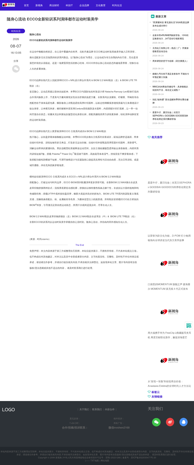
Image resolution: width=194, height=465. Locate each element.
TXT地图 (94, 460)
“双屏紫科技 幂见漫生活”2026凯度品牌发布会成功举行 (170, 24)
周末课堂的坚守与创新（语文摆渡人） (170, 60)
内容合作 (110, 409)
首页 (26, 5)
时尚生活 (117, 5)
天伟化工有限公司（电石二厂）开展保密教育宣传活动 (170, 49)
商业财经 (54, 5)
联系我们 (97, 409)
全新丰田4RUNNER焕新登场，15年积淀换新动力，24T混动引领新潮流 (170, 37)
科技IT (69, 5)
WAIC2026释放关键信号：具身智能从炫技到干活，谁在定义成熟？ (170, 88)
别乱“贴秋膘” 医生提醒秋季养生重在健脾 (170, 101)
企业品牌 (84, 5)
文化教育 (100, 5)
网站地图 (105, 460)
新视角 (39, 5)
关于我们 (84, 409)
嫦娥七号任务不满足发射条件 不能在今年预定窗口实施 (170, 75)
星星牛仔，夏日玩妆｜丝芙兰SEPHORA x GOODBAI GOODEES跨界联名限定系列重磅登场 (170, 115)
